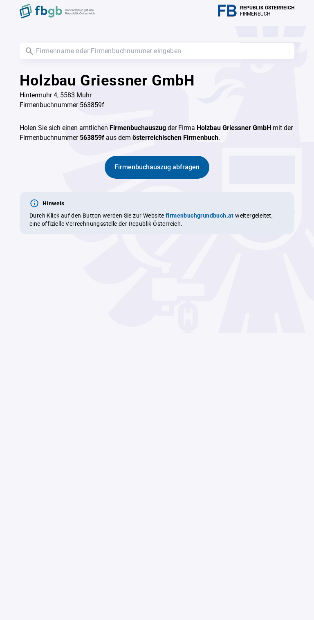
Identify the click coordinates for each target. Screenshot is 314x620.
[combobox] (157, 51)
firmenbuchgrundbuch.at (200, 215)
